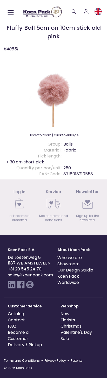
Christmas (71, 326)
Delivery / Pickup (25, 345)
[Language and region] (98, 11)
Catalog (16, 314)
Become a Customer (18, 335)
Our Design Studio (75, 270)
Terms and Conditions (22, 360)
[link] (20, 207)
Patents (77, 360)
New (65, 314)
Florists (68, 320)
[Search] (74, 11)
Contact (16, 320)
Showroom (68, 264)
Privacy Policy (55, 360)
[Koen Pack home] (42, 11)
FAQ (12, 326)
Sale (65, 339)
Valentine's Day (76, 332)
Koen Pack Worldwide (68, 279)
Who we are (69, 258)
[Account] (86, 11)
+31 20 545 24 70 (25, 269)
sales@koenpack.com (30, 275)
